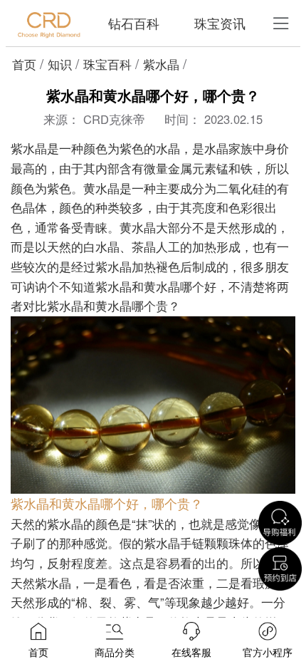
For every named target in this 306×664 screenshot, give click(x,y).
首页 (24, 64)
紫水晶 (161, 64)
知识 (60, 64)
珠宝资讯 (220, 23)
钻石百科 (133, 23)
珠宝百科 (107, 64)
